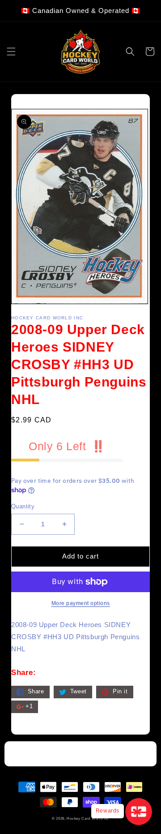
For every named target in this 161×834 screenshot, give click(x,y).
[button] (11, 51)
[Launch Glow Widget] (138, 811)
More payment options (80, 603)
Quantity (22, 506)
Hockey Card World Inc (88, 818)
